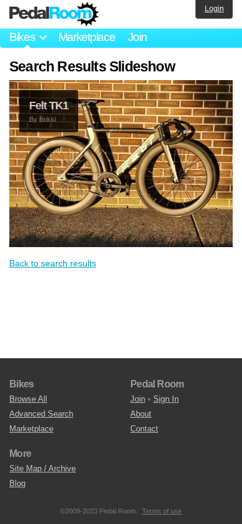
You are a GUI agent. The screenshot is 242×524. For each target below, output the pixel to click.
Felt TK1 (48, 105)
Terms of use (162, 511)
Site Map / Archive (42, 468)
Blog (17, 483)
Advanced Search (41, 413)
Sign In (166, 399)
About (140, 413)
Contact (144, 428)
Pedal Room (54, 14)
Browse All (28, 399)
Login (214, 8)
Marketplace (86, 36)
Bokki (47, 119)
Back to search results (52, 263)
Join (137, 36)
